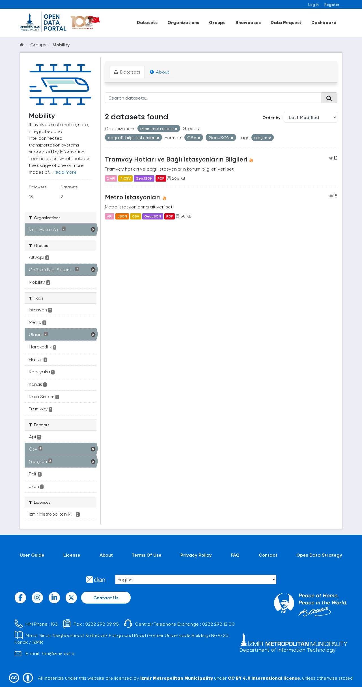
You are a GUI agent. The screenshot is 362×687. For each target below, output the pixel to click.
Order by (271, 117)
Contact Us (105, 597)
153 (54, 624)
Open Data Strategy (319, 555)
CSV (135, 216)
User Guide (32, 555)
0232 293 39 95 (102, 624)
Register (331, 4)
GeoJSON (144, 178)
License (71, 555)
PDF (161, 178)
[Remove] (176, 129)
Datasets (147, 22)
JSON (122, 216)
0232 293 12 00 (218, 624)
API (109, 216)
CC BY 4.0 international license (264, 678)
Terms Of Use (146, 555)
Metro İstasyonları (133, 197)
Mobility (61, 45)
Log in (313, 4)
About (162, 72)
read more (65, 172)
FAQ (235, 555)
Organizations (183, 22)
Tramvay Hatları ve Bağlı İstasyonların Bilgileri (176, 159)
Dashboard (324, 22)
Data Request (286, 22)
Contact (268, 555)
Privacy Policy (196, 555)
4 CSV (125, 178)
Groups (217, 22)
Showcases (248, 22)
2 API (111, 178)
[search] (329, 97)
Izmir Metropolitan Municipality (176, 678)
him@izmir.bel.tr (58, 653)
